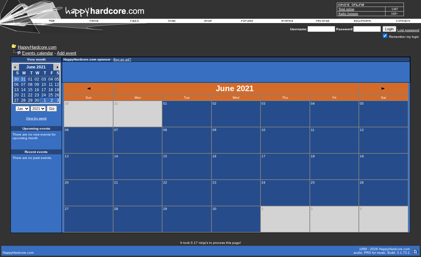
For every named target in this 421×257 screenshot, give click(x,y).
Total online (346, 9)
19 (57, 90)
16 (37, 90)
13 (16, 90)
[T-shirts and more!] (208, 22)
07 (23, 84)
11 (51, 84)
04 (50, 79)
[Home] (52, 22)
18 (50, 90)
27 (16, 100)
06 (16, 84)
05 (57, 79)
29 (30, 100)
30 (37, 100)
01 (30, 79)
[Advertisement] (236, 72)
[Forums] (247, 22)
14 (23, 90)
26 (57, 95)
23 (37, 95)
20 (16, 95)
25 (50, 95)
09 (37, 84)
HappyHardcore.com (37, 47)
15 (30, 90)
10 (43, 84)
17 (43, 90)
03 (43, 79)
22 (30, 95)
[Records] (322, 22)
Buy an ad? (122, 59)
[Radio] (135, 22)
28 (23, 100)
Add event (66, 53)
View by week (36, 118)
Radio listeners (348, 13)
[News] (93, 22)
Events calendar (37, 53)
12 (57, 84)
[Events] (287, 22)
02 (37, 79)
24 (43, 95)
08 (30, 84)
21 (23, 95)
